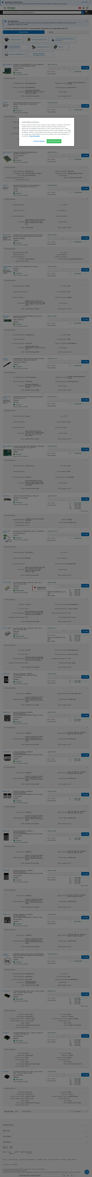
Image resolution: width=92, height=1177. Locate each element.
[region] (46, 132)
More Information (34, 136)
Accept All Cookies (54, 141)
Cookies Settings (39, 141)
